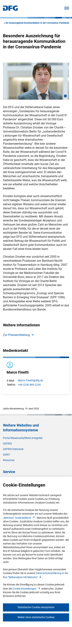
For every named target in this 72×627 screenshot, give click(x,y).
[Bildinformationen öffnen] (65, 96)
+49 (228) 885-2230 (29, 384)
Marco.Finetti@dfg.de (30, 380)
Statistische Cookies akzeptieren (36, 607)
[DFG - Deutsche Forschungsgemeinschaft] (10, 9)
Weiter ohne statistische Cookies (36, 617)
